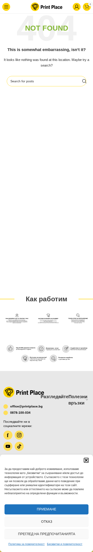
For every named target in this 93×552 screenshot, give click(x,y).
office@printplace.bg (22, 406)
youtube (7, 446)
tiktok (19, 446)
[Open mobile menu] (8, 6)
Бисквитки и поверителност (64, 544)
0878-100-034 (20, 412)
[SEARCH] (84, 81)
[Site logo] (46, 6)
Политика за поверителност (26, 544)
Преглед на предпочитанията (46, 534)
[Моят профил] (71, 6)
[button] (86, 460)
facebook (7, 435)
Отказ (46, 521)
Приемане (46, 509)
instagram (19, 435)
